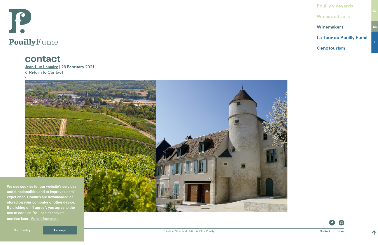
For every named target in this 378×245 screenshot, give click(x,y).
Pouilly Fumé (21, 11)
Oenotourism (331, 48)
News (341, 231)
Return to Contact (44, 72)
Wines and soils (333, 16)
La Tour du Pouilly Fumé (342, 37)
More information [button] (44, 219)
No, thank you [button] (24, 230)
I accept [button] (60, 230)
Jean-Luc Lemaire (41, 66)
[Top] (374, 232)
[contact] (156, 210)
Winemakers (330, 27)
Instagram (341, 221)
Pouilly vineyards (335, 6)
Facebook (332, 221)
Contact (325, 231)
